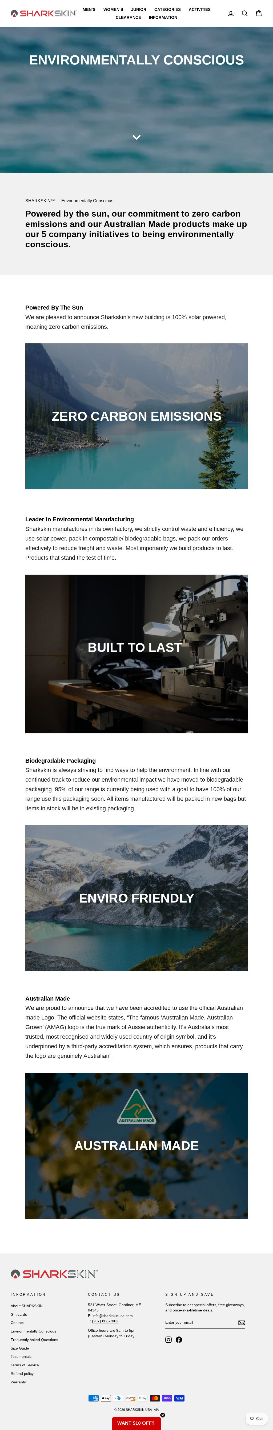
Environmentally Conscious (33, 1331)
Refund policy (22, 1374)
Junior (138, 9)
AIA (156, 1410)
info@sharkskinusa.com (113, 1316)
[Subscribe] (241, 1322)
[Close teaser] (162, 1415)
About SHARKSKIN (27, 1306)
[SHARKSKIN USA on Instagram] (168, 1339)
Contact (17, 1323)
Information (163, 17)
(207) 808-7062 (105, 1321)
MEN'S (89, 9)
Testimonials (21, 1357)
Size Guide (20, 1348)
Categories (167, 9)
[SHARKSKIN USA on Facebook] (179, 1339)
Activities (200, 9)
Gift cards (19, 1315)
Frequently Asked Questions (34, 1340)
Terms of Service (25, 1365)
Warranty (18, 1382)
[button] (136, 1423)
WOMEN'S (113, 9)
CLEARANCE (128, 17)
